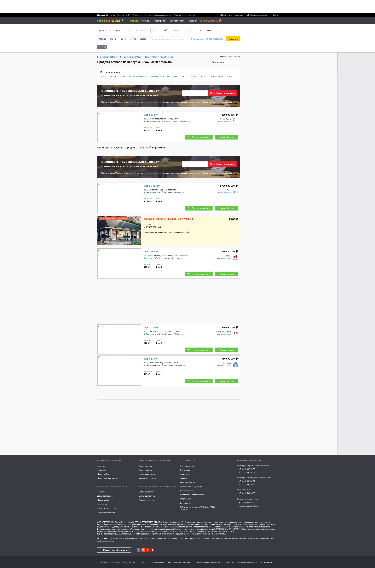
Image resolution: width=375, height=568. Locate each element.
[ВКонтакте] (138, 550)
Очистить (198, 39)
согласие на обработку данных (239, 538)
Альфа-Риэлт (225, 119)
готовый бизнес (217, 77)
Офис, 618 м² (151, 115)
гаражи (122, 77)
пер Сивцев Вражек (163, 363)
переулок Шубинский (163, 119)
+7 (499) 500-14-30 (247, 493)
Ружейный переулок (167, 190)
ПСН (182, 77)
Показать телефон (201, 137)
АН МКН (227, 256)
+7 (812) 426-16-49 (247, 485)
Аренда (145, 20)
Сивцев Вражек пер (167, 332)
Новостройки (159, 20)
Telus (229, 190)
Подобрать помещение (222, 93)
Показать (233, 39)
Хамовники (153, 190)
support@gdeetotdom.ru (249, 506)
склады (113, 77)
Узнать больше (227, 137)
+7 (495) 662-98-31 (247, 481)
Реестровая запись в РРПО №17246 (211, 531)
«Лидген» (127, 531)
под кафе (203, 77)
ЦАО (145, 119)
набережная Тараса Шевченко (174, 256)
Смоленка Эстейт (223, 332)
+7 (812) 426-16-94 (247, 473)
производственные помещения (163, 77)
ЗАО (145, 256)
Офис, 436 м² (151, 327)
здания (103, 77)
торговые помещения (137, 77)
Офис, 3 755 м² (152, 186)
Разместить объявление (116, 550)
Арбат (151, 119)
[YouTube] (148, 550)
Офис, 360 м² (151, 251)
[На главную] (111, 21)
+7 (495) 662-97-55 (247, 469)
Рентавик (227, 363)
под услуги (191, 77)
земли (229, 77)
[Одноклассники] (143, 550)
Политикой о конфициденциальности (219, 102)
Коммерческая (176, 20)
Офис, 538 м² (151, 358)
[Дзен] (152, 550)
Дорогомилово (154, 256)
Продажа (133, 20)
